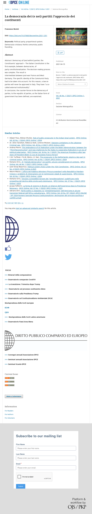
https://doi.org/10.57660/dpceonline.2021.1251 (28, 35)
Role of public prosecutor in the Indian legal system (54, 138)
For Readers (9, 411)
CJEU (7, 312)
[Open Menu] (4, 2)
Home (7, 9)
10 (19, 203)
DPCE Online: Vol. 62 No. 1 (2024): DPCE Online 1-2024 (45, 159)
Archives (15, 9)
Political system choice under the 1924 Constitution (48, 167)
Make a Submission (13, 396)
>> (22, 203)
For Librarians (10, 418)
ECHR (7, 307)
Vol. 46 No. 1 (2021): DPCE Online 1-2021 (35, 9)
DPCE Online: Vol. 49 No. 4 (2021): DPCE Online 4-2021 (43, 145)
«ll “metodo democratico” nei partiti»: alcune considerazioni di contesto (50, 162)
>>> (6, 275)
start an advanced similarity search (30, 208)
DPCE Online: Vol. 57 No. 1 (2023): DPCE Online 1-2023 (40, 188)
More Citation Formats (66, 84)
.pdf (61, 53)
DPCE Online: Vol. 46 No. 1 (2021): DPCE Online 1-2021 (47, 163)
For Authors (9, 414)
